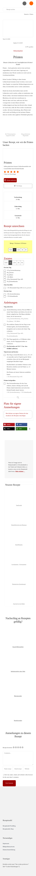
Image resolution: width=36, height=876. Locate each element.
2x (22, 250)
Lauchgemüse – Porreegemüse (19, 564)
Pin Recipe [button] (19, 186)
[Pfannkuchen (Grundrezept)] (19, 568)
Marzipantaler (18, 696)
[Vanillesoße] (19, 489)
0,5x (10, 250)
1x (14, 250)
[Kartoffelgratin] (19, 529)
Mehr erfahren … (20, 471)
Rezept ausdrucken (11, 180)
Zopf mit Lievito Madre (19, 604)
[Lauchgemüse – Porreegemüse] (19, 549)
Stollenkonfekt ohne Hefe (18, 671)
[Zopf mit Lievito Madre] (19, 588)
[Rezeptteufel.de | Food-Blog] (10, 2)
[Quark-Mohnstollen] (18, 629)
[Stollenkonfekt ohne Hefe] (18, 653)
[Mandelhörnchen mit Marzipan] (19, 509)
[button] (5, 171)
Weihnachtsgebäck (18, 51)
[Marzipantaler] (18, 678)
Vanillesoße (19, 505)
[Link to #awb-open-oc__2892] (24, 3)
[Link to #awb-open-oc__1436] (31, 3)
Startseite (26, 14)
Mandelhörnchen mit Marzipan (19, 525)
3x (26, 250)
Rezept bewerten (7, 747)
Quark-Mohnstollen (17, 647)
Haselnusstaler (18, 720)
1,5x (18, 250)
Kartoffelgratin (19, 544)
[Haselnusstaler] (18, 702)
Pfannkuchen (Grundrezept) (19, 584)
